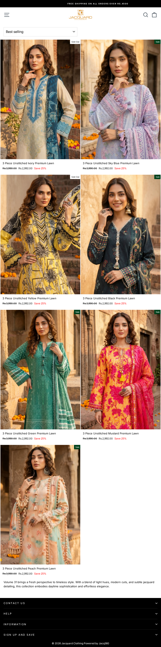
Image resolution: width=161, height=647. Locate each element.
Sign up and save (19, 634)
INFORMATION (15, 624)
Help (8, 613)
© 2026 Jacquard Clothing (67, 643)
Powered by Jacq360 (96, 643)
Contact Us (14, 603)
